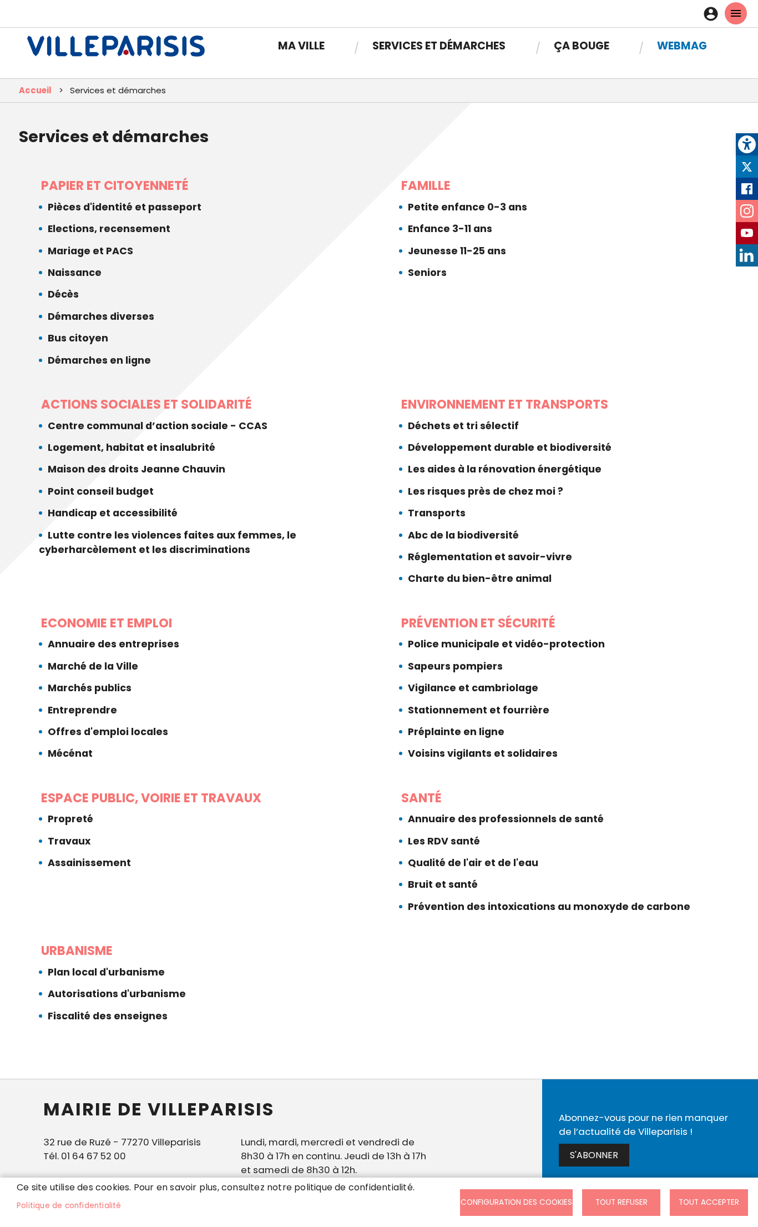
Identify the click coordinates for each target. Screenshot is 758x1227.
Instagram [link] (747, 211)
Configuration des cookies (516, 1202)
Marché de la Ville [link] (93, 666)
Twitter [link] (747, 166)
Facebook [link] (747, 189)
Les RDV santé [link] (444, 841)
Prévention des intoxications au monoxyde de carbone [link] (549, 906)
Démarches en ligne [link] (99, 360)
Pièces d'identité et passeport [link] (124, 207)
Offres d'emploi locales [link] (108, 731)
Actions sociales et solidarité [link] (146, 404)
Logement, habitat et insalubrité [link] (131, 447)
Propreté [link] (70, 819)
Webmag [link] (682, 45)
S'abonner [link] (594, 1155)
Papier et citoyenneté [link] (115, 185)
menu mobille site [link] (736, 13)
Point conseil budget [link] (101, 491)
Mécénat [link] (70, 753)
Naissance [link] (75, 272)
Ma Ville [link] (301, 45)
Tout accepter (709, 1202)
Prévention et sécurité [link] (478, 623)
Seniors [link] (427, 272)
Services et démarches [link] (439, 45)
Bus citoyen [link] (78, 338)
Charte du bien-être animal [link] (480, 578)
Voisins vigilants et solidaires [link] (483, 753)
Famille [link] (426, 185)
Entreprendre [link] (82, 710)
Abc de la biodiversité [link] (463, 535)
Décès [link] (63, 294)
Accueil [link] (35, 90)
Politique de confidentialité (69, 1205)
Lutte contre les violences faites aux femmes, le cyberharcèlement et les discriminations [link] (167, 542)
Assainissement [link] (89, 862)
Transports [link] (437, 513)
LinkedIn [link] (747, 255)
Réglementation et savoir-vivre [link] (490, 557)
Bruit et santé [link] (443, 884)
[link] (747, 144)
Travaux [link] (69, 841)
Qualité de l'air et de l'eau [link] (473, 862)
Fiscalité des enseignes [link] (108, 1016)
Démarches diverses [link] (101, 316)
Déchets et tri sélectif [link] (463, 426)
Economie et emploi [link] (106, 623)
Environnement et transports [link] (504, 404)
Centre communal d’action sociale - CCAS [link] (157, 426)
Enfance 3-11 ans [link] (450, 228)
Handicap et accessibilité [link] (113, 513)
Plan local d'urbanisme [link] (106, 972)
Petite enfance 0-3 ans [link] (467, 207)
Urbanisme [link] (77, 950)
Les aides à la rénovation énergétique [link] (505, 469)
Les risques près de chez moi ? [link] (485, 491)
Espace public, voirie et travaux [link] (151, 798)
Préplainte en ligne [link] (456, 731)
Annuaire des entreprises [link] (113, 644)
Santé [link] (421, 798)
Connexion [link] (714, 14)
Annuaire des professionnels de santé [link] (506, 819)
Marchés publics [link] (90, 688)
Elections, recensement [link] (109, 228)
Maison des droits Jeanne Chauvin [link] (136, 469)
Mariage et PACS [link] (90, 251)
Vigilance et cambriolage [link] (473, 688)
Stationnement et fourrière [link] (478, 710)
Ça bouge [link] (581, 45)
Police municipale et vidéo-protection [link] (506, 644)
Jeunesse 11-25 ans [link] (457, 251)
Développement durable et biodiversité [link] (510, 447)
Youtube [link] (747, 233)
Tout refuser (621, 1202)
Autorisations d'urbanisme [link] (117, 993)
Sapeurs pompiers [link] (455, 666)
